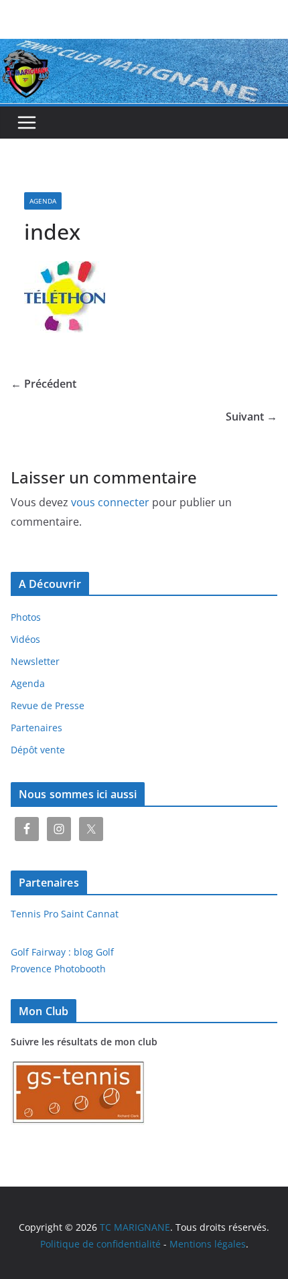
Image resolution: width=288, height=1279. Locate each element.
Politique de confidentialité (100, 1243)
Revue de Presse (47, 705)
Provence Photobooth (58, 968)
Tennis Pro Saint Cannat (65, 913)
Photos (26, 617)
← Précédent (43, 383)
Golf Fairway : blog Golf (62, 952)
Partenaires (36, 727)
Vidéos (25, 639)
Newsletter (35, 661)
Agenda (42, 201)
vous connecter (110, 502)
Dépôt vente (38, 749)
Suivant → (251, 416)
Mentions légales (207, 1243)
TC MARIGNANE (135, 1227)
